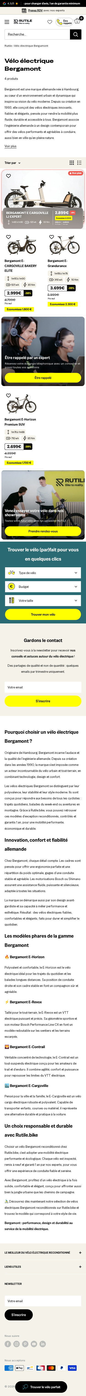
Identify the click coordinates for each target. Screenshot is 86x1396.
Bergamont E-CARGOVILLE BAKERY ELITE (21, 266)
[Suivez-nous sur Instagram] (16, 1344)
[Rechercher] (75, 34)
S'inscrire (43, 701)
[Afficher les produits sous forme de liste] (79, 163)
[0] (77, 22)
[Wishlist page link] (49, 22)
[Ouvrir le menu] (7, 22)
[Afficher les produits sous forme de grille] (72, 163)
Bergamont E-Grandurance (57, 263)
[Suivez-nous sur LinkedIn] (42, 1344)
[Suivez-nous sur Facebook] (8, 1344)
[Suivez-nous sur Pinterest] (25, 1344)
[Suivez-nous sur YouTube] (34, 1344)
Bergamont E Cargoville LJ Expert (27, 214)
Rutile (8, 46)
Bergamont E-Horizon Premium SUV (20, 421)
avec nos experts (46, 10)
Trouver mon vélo (43, 614)
